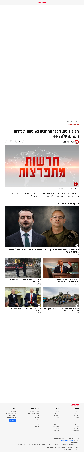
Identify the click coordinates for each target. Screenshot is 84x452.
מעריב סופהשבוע (55, 420)
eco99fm (36, 420)
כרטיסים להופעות (75, 430)
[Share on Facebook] (19, 141)
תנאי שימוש (13, 411)
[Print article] (6, 141)
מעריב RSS (56, 417)
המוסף (57, 422)
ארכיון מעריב (56, 426)
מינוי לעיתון (56, 424)
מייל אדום (56, 415)
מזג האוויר (76, 428)
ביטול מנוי (56, 430)
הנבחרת (77, 424)
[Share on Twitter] (15, 141)
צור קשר (57, 411)
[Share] (23, 141)
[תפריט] (80, 2)
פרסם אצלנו (56, 413)
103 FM (37, 417)
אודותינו (57, 428)
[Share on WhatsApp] (11, 141)
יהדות (77, 426)
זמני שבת (36, 424)
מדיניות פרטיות (12, 415)
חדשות (77, 411)
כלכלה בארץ (76, 415)
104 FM (37, 422)
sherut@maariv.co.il (67, 440)
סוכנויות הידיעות (69, 141)
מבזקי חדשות (70, 121)
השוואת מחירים (35, 426)
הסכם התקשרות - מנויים (10, 413)
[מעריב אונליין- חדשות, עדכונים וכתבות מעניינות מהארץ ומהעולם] (42, 2)
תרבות (77, 422)
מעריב (77, 121)
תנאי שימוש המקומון (11, 417)
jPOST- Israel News (33, 413)
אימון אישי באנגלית (34, 411)
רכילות (77, 420)
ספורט (77, 417)
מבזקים (77, 413)
